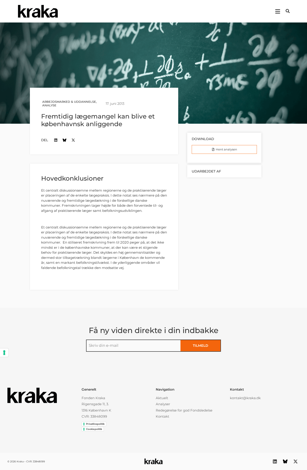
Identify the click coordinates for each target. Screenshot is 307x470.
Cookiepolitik (94, 429)
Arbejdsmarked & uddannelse (69, 101)
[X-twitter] (73, 140)
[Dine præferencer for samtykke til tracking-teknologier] (4, 352)
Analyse (49, 105)
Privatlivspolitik (95, 423)
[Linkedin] (56, 140)
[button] (288, 11)
